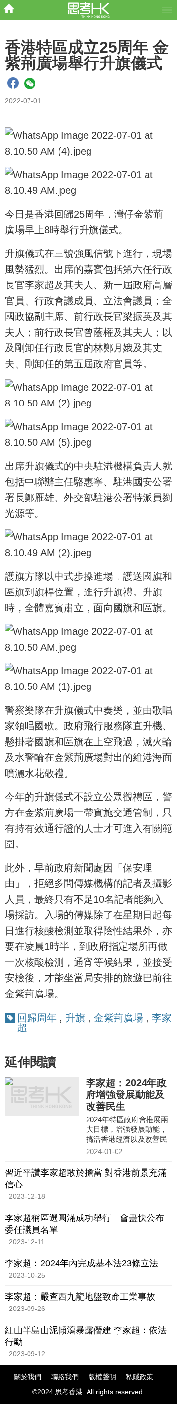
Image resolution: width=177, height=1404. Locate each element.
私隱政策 (139, 1377)
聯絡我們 (65, 1377)
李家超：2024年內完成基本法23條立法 (81, 1263)
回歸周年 (37, 1017)
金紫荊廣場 (118, 1017)
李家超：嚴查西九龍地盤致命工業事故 (80, 1297)
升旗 (75, 1017)
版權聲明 (102, 1377)
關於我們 (27, 1377)
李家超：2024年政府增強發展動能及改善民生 (126, 1094)
